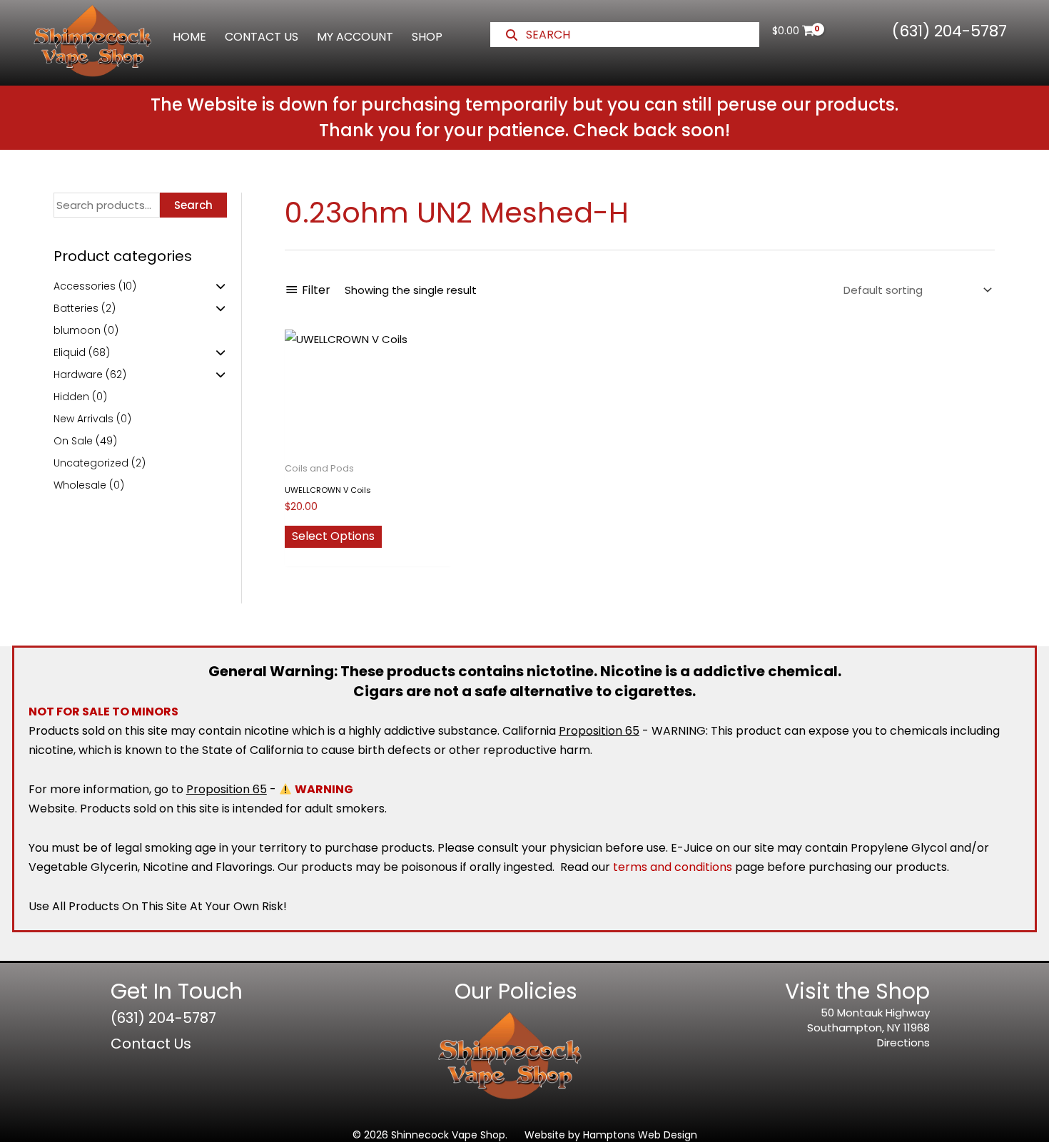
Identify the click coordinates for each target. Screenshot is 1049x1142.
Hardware (78, 374)
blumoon (77, 330)
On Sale (73, 441)
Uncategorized (91, 463)
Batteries (76, 308)
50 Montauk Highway (875, 1012)
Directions (903, 1042)
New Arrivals (83, 419)
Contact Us (151, 1044)
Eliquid (70, 352)
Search (193, 205)
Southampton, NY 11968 (868, 1027)
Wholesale (80, 485)
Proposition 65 (599, 731)
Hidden (71, 396)
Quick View (368, 442)
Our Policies (516, 991)
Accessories (85, 286)
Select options (333, 536)
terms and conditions (672, 867)
